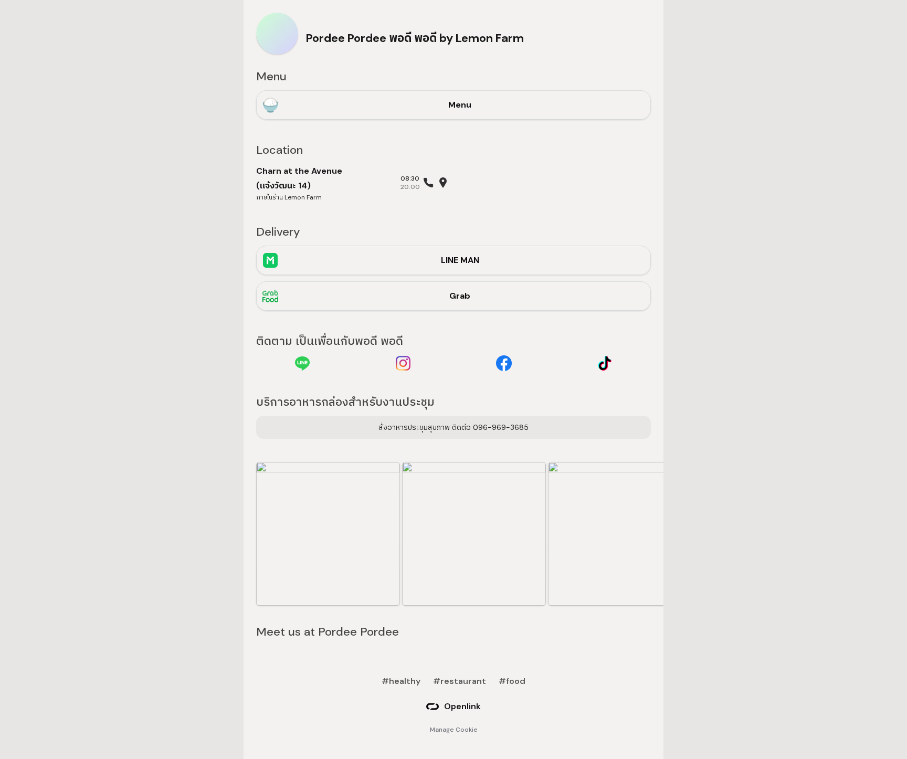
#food (512, 681)
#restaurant (459, 681)
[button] (328, 534)
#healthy (401, 681)
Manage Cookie (454, 729)
